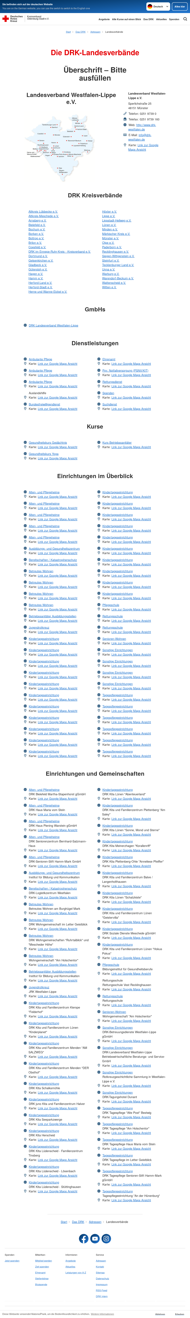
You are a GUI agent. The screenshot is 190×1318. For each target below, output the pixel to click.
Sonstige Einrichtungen (117, 650)
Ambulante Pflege (40, 359)
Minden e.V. (110, 229)
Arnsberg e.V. (37, 220)
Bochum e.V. (36, 229)
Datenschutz (102, 1278)
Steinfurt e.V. (110, 260)
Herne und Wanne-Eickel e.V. (47, 291)
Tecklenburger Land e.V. (118, 265)
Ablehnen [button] (160, 1314)
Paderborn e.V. (112, 247)
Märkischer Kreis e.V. (116, 233)
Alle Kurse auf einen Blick (126, 19)
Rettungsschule (112, 616)
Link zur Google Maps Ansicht (143, 147)
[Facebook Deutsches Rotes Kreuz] (83, 1238)
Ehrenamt (108, 359)
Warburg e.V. (110, 274)
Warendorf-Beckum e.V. (118, 278)
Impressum (101, 1284)
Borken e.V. (36, 233)
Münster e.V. (110, 238)
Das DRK (148, 19)
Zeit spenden (42, 1266)
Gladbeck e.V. (37, 265)
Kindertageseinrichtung (44, 638)
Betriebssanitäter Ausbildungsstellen (52, 616)
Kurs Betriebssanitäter (117, 442)
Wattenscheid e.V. (114, 282)
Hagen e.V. (35, 274)
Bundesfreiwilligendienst (44, 404)
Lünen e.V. (109, 225)
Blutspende (41, 1284)
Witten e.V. (109, 287)
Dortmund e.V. (38, 256)
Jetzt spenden (12, 1260)
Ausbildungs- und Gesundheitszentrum (54, 548)
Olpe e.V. (108, 242)
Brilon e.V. (35, 242)
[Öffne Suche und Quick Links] (185, 19)
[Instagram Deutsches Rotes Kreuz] (106, 1238)
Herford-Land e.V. (40, 282)
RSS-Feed (101, 1290)
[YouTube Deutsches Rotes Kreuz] (95, 1238)
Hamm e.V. (35, 278)
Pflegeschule (110, 605)
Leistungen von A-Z (75, 1272)
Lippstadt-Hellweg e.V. (116, 220)
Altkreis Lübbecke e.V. (43, 211)
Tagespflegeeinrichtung (117, 695)
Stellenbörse (42, 1278)
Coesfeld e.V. (37, 247)
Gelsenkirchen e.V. (40, 260)
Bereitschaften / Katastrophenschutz (53, 560)
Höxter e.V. (109, 211)
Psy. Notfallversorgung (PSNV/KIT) (125, 370)
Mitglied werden (43, 1260)
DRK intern (102, 1296)
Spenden (174, 19)
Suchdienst (109, 404)
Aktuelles (161, 19)
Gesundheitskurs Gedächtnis (48, 442)
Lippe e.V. (108, 216)
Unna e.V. (108, 269)
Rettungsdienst (112, 381)
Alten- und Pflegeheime (44, 492)
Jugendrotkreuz (39, 627)
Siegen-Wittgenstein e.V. (118, 256)
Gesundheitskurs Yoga (43, 454)
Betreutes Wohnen (41, 571)
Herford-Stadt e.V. (40, 287)
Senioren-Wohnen (114, 638)
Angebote (104, 19)
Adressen (101, 1260)
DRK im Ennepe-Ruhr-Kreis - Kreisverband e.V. (59, 251)
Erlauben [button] (179, 1314)
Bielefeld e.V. (37, 225)
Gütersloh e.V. (37, 269)
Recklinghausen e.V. (115, 251)
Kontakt (100, 1266)
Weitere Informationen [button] (102, 1314)
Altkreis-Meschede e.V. (43, 216)
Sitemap (100, 1272)
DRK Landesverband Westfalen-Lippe (53, 325)
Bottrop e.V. (36, 238)
